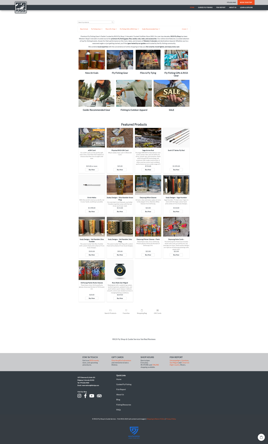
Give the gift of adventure (121, 360)
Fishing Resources (123, 404)
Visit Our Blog (82, 392)
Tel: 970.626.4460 (83, 383)
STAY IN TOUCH (90, 357)
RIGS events (94, 360)
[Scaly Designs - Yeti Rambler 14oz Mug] (120, 227)
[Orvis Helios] (92, 185)
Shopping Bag (142, 313)
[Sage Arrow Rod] (148, 138)
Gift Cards (157, 313)
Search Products (110, 313)
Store (192, 7)
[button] (184, 29)
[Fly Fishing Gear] (120, 60)
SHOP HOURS (147, 357)
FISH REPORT (176, 357)
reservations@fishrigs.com (90, 385)
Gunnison (184, 360)
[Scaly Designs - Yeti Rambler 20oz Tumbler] (92, 227)
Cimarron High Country (179, 364)
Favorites (126, 313)
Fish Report (220, 7)
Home (118, 379)
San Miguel (174, 363)
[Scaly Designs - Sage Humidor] (176, 185)
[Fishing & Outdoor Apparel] (134, 93)
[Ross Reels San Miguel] (120, 270)
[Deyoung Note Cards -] (176, 227)
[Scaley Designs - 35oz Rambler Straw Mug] (120, 185)
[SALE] (171, 93)
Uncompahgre (175, 360)
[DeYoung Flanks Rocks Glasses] (92, 270)
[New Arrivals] (92, 60)
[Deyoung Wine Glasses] (148, 185)
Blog (118, 399)
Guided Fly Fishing (205, 7)
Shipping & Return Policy (156, 419)
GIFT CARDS (117, 357)
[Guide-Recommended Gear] (96, 93)
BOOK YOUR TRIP (246, 2)
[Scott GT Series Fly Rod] (176, 138)
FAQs (118, 410)
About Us (120, 394)
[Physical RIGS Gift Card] (120, 138)
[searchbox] (95, 22)
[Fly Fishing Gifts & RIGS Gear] (176, 60)
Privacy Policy (171, 419)
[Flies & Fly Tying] (148, 60)
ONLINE (155, 365)
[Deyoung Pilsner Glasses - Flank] (148, 227)
